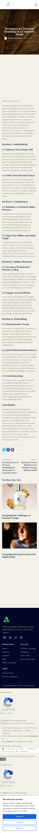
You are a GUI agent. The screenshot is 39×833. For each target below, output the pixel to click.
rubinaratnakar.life (10, 686)
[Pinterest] (21, 637)
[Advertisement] (19, 79)
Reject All (19, 828)
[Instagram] (15, 637)
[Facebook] (4, 637)
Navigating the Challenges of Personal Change (16, 516)
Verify (3, 759)
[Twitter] (10, 637)
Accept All (19, 816)
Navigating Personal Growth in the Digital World (19, 555)
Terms (9, 713)
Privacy (3, 713)
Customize (19, 822)
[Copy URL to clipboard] (17, 450)
